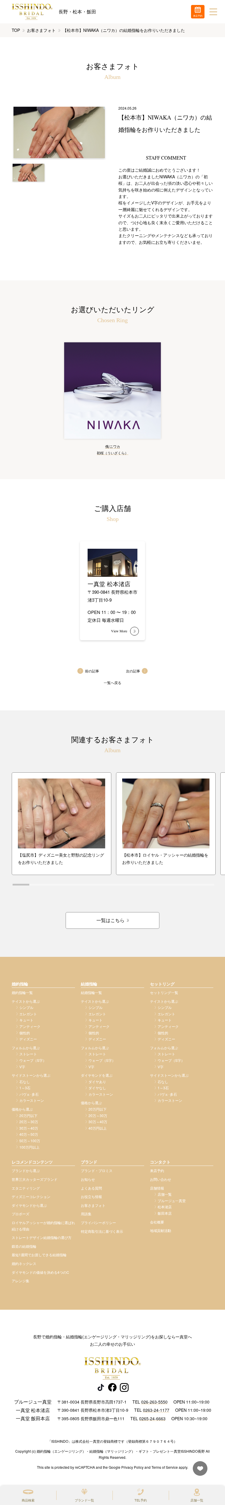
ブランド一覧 (84, 1500)
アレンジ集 (20, 1280)
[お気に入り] (198, 1471)
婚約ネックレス (24, 1263)
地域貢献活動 (160, 1230)
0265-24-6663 (152, 1418)
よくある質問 (91, 1187)
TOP (16, 30)
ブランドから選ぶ (26, 1170)
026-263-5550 (154, 1402)
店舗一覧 (196, 1500)
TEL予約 (140, 1500)
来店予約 (157, 1170)
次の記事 (133, 670)
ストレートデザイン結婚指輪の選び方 (41, 1237)
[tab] (21, 885)
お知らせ (88, 1179)
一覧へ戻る (112, 682)
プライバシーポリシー (98, 1222)
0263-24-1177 (156, 1410)
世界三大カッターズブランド (34, 1179)
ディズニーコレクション (31, 1196)
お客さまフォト (41, 30)
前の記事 (92, 670)
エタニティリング (26, 1187)
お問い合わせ (160, 1179)
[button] (28, 172)
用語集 (86, 1213)
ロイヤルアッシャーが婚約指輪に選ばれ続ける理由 (43, 1225)
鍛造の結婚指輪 (24, 1246)
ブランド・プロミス (96, 1170)
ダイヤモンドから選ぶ (29, 1205)
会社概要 (157, 1221)
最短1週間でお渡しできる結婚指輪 (39, 1254)
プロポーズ (20, 1213)
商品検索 (28, 1500)
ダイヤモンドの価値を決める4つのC (40, 1272)
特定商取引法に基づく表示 (102, 1231)
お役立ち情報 (91, 1196)
